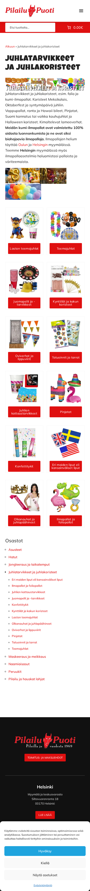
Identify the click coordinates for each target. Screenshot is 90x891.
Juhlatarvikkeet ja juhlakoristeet (33, 572)
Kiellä (45, 863)
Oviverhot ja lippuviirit (26, 630)
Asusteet (15, 550)
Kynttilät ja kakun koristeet (30, 611)
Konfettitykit (20, 604)
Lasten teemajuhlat (25, 617)
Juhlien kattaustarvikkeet (28, 592)
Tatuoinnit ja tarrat (24, 642)
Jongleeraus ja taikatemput (29, 564)
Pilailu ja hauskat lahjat (27, 679)
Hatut (13, 557)
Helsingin (40, 144)
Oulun (23, 144)
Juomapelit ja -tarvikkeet (28, 598)
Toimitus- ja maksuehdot (45, 757)
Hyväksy (45, 851)
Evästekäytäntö (43, 885)
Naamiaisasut (19, 664)
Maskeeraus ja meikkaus (27, 656)
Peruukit (15, 672)
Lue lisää (45, 815)
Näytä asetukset (45, 875)
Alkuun (10, 46)
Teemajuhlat (20, 648)
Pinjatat (17, 636)
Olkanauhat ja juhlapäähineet (32, 623)
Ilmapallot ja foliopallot (27, 585)
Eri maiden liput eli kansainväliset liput (37, 579)
